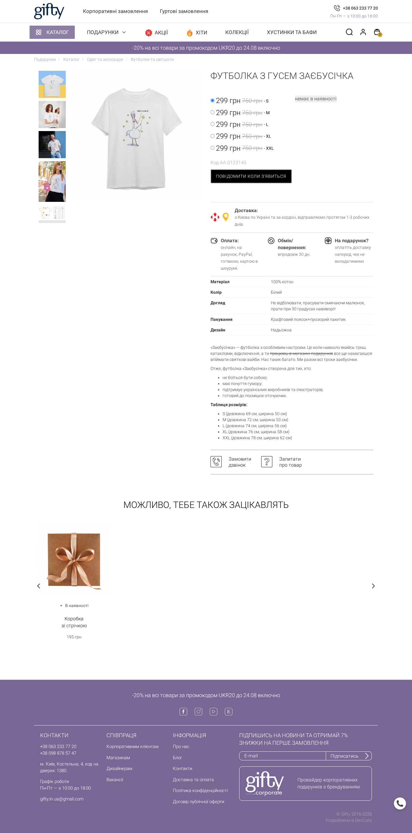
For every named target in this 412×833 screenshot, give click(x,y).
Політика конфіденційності (200, 790)
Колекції (237, 32)
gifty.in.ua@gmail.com (62, 799)
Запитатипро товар (290, 462)
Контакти (182, 768)
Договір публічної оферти (198, 801)
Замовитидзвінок (240, 462)
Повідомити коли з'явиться (251, 176)
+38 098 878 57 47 (58, 753)
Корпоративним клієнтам (132, 746)
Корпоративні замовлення (115, 11)
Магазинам (118, 757)
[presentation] (38, 585)
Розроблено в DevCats (349, 820)
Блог (177, 757)
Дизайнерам (119, 768)
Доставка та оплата (193, 779)
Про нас (181, 746)
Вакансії (114, 779)
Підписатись (345, 756)
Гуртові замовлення (184, 11)
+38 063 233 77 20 (360, 8)
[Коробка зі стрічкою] (74, 560)
